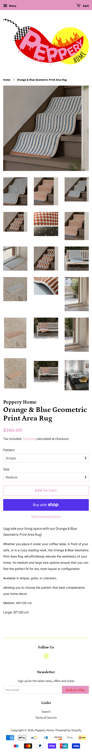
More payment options (46, 516)
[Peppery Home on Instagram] (46, 657)
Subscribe (75, 690)
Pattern (9, 450)
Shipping (29, 438)
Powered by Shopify (68, 730)
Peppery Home (44, 730)
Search (46, 711)
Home (6, 80)
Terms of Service (46, 717)
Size (6, 469)
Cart (85, 6)
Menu (12, 6)
